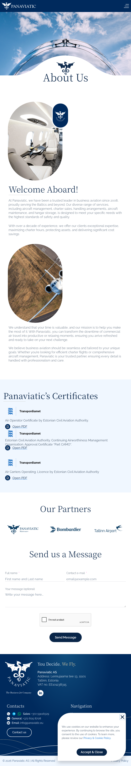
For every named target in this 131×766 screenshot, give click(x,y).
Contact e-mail (75, 573)
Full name (11, 573)
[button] (122, 717)
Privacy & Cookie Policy (97, 738)
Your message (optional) (20, 589)
